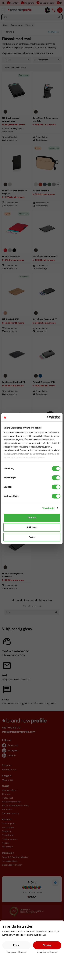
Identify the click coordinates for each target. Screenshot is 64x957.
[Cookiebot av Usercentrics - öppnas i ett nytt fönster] (47, 417)
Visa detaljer (48, 508)
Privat (16, 945)
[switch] (56, 477)
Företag (47, 945)
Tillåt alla (32, 517)
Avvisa (32, 537)
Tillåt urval (32, 527)
